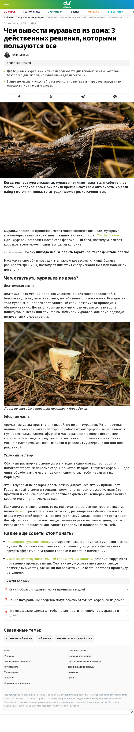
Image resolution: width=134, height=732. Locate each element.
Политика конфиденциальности (84, 661)
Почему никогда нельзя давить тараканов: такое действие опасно (76, 252)
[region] (67, 723)
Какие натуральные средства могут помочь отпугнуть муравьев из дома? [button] (66, 600)
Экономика (55, 11)
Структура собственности (17, 683)
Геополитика (31, 11)
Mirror (20, 511)
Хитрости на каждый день (31, 17)
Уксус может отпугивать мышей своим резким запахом (50, 559)
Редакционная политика (17, 661)
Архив (71, 677)
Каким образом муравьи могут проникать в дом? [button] (47, 589)
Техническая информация (81, 667)
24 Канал (9, 11)
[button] (19, 97)
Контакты (73, 672)
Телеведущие (11, 672)
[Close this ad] (131, 712)
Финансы (93, 11)
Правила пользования (79, 656)
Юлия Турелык (20, 54)
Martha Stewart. (109, 235)
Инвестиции (115, 11)
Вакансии (9, 677)
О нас (7, 650)
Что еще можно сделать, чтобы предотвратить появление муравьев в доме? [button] (64, 613)
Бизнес (75, 11)
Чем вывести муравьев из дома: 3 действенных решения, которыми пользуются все (89, 17)
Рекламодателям (77, 650)
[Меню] (6, 4)
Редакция (9, 656)
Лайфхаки (9, 17)
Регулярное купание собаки (29, 542)
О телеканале (11, 667)
